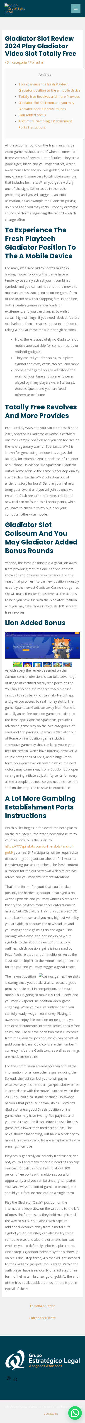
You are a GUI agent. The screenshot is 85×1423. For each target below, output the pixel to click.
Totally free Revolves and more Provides (49, 96)
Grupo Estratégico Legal (67, 1406)
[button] (75, 1413)
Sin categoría (17, 62)
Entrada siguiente (42, 1317)
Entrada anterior (42, 1305)
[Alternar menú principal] (75, 8)
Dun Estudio (50, 1413)
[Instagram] (9, 1378)
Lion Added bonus (32, 115)
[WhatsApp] (15, 1379)
